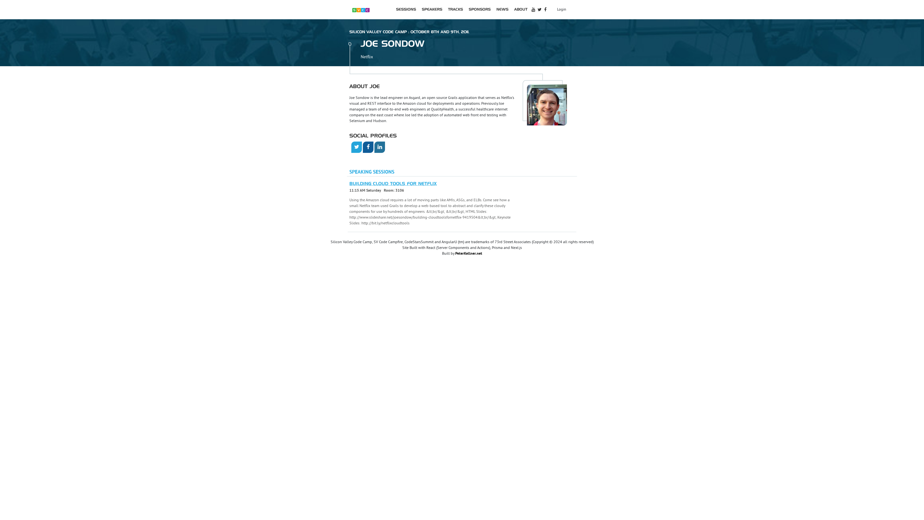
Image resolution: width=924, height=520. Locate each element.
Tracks (455, 9)
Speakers (432, 9)
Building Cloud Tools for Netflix (393, 184)
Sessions (406, 9)
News (502, 9)
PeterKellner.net (468, 253)
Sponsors (480, 9)
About (520, 9)
